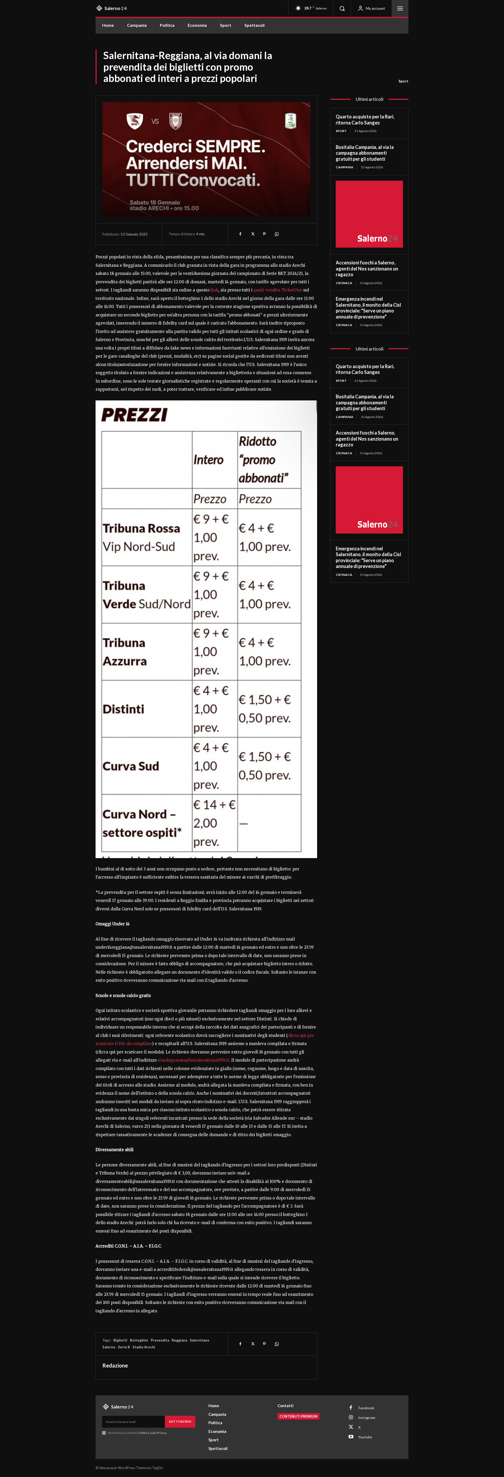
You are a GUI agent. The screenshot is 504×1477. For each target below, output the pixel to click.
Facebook (366, 1408)
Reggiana (179, 1340)
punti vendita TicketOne (278, 290)
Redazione (115, 1365)
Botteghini (139, 1340)
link (214, 290)
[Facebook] (240, 234)
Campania (344, 167)
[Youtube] (351, 1437)
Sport (403, 81)
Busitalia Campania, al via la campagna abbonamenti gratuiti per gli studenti (365, 153)
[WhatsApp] (276, 234)
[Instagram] (351, 1417)
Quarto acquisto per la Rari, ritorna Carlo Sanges (365, 120)
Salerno (108, 1347)
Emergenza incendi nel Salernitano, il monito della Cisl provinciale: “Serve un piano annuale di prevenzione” (368, 308)
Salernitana (199, 1340)
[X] (252, 234)
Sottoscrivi (180, 1421)
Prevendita (160, 1340)
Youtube (365, 1437)
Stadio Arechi (144, 1347)
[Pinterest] (264, 234)
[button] (342, 8)
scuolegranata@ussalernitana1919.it (193, 1060)
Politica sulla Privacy (152, 1432)
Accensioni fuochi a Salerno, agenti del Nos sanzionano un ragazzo (367, 268)
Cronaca (344, 283)
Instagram (366, 1418)
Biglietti (120, 1340)
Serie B (124, 1347)
